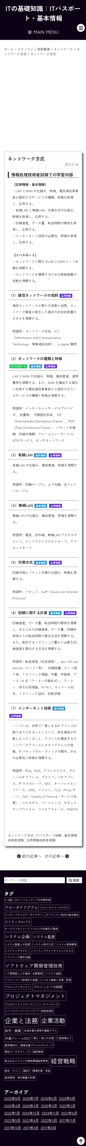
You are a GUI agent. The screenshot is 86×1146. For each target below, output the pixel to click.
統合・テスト (12, 1070)
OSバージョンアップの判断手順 (33, 900)
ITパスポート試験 (48, 835)
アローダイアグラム (21, 907)
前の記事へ (31, 856)
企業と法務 (21, 1020)
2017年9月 (31, 1127)
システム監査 (44, 936)
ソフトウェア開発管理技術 (34, 965)
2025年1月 (12, 1113)
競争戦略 (38, 1051)
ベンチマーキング (48, 1004)
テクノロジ (25, 49)
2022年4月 (30, 1120)
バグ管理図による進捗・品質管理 (24, 973)
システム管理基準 (66, 944)
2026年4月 (12, 1105)
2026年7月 (30, 1098)
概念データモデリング (17, 1051)
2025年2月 (67, 1105)
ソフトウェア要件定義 (17, 957)
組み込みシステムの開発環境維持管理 (26, 1061)
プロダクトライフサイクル (20, 1004)
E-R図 (8, 900)
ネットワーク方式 (20, 835)
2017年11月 (67, 1120)
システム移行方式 (43, 944)
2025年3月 (49, 1105)
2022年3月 (49, 1120)
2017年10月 (12, 1127)
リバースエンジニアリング (20, 1011)
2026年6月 (49, 1098)
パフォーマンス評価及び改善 (21, 980)
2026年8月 (12, 1098)
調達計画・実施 (41, 1070)
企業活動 (53, 1020)
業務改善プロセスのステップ (37, 1045)
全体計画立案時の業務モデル (40, 1030)
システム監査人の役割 (17, 944)
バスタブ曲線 (53, 973)
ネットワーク (63, 49)
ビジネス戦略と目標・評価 (56, 980)
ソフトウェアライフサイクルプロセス (52, 950)
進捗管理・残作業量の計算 (20, 1077)
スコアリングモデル (16, 950)
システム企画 (17, 936)
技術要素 (43, 49)
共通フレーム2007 (17, 1038)
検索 (75, 880)
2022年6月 (69, 1113)
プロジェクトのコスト (17, 987)
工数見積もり (64, 1038)
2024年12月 (31, 1113)
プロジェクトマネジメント (35, 995)
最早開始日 (11, 1045)
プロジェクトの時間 (47, 987)
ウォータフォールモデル (55, 907)
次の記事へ (54, 856)
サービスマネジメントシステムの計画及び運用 (31, 928)
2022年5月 (12, 1120)
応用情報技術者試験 (41, 840)
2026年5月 (67, 1098)
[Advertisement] (43, 102)
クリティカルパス (18, 921)
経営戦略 (63, 1060)
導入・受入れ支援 (43, 1038)
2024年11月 (50, 1113)
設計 (26, 1070)
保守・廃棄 (13, 1030)
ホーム (9, 49)
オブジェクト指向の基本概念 (62, 914)
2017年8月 (48, 1127)
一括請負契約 (45, 1011)
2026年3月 (30, 1105)
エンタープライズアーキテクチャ (24, 914)
